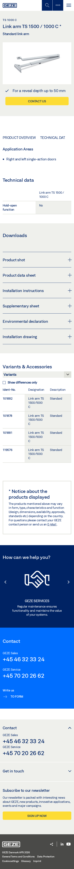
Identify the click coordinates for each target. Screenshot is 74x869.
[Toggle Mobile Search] (47, 5)
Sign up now (37, 815)
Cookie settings (10, 861)
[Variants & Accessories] (37, 375)
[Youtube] (68, 844)
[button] (3, 582)
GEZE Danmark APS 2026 (16, 852)
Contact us (37, 101)
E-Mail (52, 524)
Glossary (26, 861)
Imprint (37, 861)
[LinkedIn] (62, 844)
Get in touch (13, 771)
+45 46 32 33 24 (23, 659)
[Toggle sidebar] (57, 5)
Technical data (53, 138)
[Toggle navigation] (68, 5)
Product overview (19, 138)
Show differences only (22, 382)
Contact (10, 728)
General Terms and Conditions (18, 856)
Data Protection (45, 856)
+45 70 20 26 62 (23, 675)
